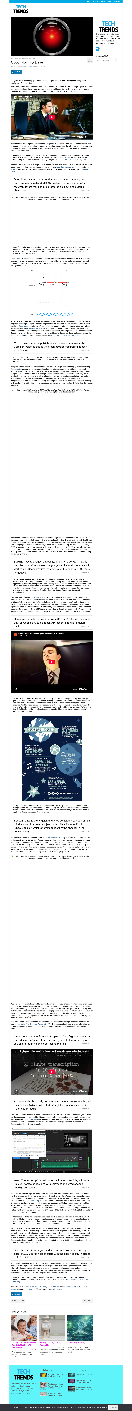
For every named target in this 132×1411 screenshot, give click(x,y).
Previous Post (19, 1301)
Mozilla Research (64, 167)
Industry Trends (27, 66)
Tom (15, 66)
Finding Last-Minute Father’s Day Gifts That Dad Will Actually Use (51, 1386)
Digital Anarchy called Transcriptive (34, 1024)
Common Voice (34, 328)
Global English (35, 597)
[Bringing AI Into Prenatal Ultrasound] (80, 1328)
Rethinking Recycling (84, 1375)
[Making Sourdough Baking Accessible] (24, 1328)
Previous (12, 1337)
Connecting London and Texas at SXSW (84, 1389)
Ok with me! (113, 1407)
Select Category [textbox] (103, 60)
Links (26, 1402)
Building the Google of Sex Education (83, 1381)
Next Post (86, 1301)
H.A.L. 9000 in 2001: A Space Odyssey (71, 160)
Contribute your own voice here (67, 335)
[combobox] (106, 60)
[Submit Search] (97, 49)
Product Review (35, 66)
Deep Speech (16, 259)
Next (91, 1337)
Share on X (85, 191)
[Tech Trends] (21, 9)
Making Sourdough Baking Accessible (55, 1394)
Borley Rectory (31, 1119)
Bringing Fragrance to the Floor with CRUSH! (51, 1376)
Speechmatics (16, 369)
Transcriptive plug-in (33, 1201)
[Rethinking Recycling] (52, 1328)
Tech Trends (42, 66)
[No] (130, 1407)
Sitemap (30, 1402)
